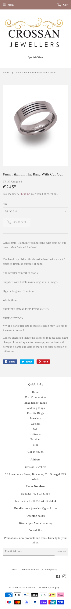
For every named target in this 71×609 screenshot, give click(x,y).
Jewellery (35, 418)
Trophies (35, 439)
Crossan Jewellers (26, 587)
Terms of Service (30, 569)
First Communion (35, 397)
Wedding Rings (36, 407)
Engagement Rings (35, 402)
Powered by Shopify (49, 587)
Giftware (35, 434)
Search (14, 569)
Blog (35, 444)
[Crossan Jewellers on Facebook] (58, 576)
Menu (11, 4)
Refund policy (49, 569)
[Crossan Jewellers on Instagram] (64, 576)
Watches (36, 423)
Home (6, 72)
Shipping (25, 193)
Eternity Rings (35, 413)
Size (5, 204)
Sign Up (61, 552)
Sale (35, 429)
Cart (65, 4)
